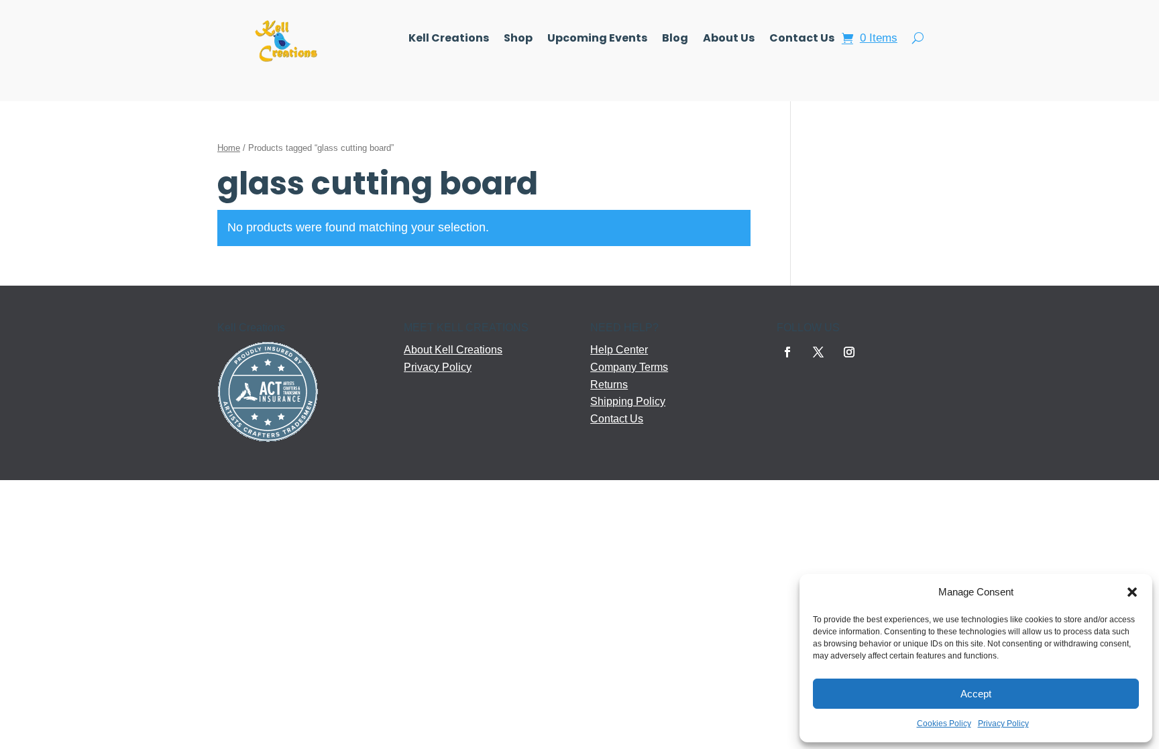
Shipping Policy (627, 401)
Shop (518, 40)
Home (228, 148)
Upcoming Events (597, 40)
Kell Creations (448, 40)
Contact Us (801, 40)
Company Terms (629, 367)
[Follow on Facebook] (787, 352)
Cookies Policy (944, 723)
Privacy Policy (1003, 723)
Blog (675, 40)
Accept (975, 693)
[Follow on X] (818, 352)
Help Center (619, 349)
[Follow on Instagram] (849, 352)
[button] (1132, 592)
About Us (729, 40)
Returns (609, 384)
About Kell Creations (453, 349)
